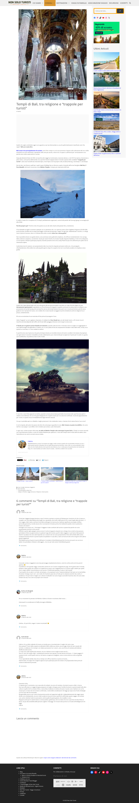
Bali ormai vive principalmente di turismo (29, 150)
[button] (130, 3)
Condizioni (23, 782)
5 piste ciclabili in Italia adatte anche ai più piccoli (107, 70)
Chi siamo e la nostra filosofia (28, 773)
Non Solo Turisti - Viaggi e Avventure (30, 790)
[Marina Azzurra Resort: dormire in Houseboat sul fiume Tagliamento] (106, 79)
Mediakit (22, 788)
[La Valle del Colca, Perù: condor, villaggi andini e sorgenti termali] (106, 122)
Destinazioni (61, 3)
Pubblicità (22, 793)
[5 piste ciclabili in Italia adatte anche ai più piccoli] (106, 61)
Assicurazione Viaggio (98, 3)
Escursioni (113, 3)
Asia (19, 487)
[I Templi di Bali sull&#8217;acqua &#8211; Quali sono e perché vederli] (52, 473)
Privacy (22, 791)
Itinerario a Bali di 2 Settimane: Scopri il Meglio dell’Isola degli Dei (76, 481)
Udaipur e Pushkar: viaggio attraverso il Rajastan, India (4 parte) (33, 492)
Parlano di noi (26, 777)
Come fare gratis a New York (24, 490)
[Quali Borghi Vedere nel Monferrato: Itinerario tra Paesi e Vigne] (106, 100)
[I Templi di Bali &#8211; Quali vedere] (27, 473)
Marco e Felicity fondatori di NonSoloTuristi (34, 775)
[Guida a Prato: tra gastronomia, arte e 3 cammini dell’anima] (106, 144)
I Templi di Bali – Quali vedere (24, 481)
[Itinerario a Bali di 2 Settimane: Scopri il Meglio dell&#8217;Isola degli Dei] (76, 473)
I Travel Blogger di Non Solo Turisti (29, 784)
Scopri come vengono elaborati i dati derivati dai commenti (60, 757)
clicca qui (72, 772)
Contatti (124, 3)
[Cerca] (120, 11)
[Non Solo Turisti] (19, 3)
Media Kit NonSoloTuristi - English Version (31, 786)
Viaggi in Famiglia (79, 3)
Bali (19, 489)
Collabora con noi (25, 779)
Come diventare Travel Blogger (28, 781)
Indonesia (27, 487)
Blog (21, 772)
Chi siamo (37, 3)
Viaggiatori (32, 487)
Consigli (48, 3)
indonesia (22, 489)
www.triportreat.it (23, 452)
